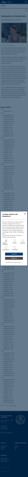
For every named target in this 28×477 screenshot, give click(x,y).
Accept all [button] (14, 254)
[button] (14, 262)
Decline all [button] (14, 258)
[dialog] (14, 238)
